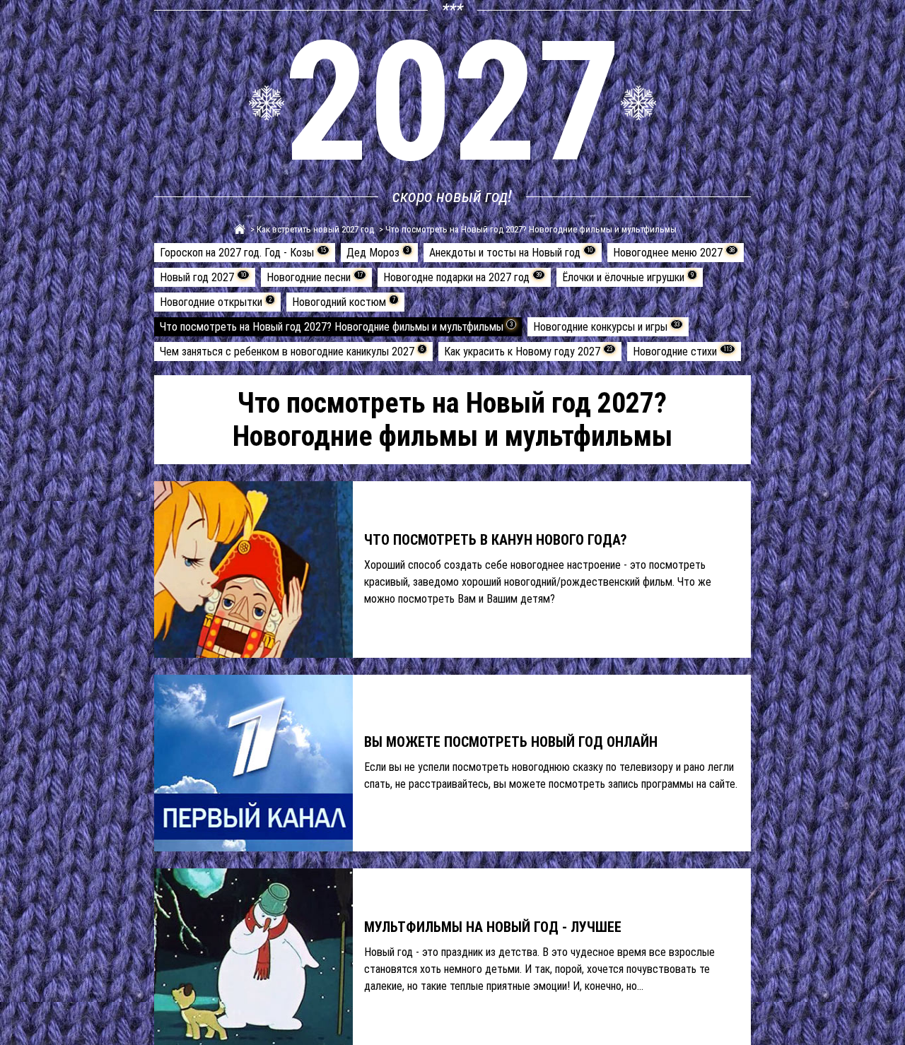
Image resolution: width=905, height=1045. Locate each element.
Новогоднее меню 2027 (674, 252)
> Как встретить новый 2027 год (311, 229)
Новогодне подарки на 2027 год (462, 277)
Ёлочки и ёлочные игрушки (628, 277)
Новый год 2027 (203, 277)
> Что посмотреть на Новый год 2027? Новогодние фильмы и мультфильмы (527, 229)
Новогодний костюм (343, 302)
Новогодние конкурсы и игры (606, 326)
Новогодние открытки (216, 302)
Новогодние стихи (682, 351)
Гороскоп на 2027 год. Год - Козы (243, 252)
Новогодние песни (315, 277)
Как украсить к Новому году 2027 (528, 351)
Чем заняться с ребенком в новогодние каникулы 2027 (292, 351)
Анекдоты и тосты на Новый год (510, 252)
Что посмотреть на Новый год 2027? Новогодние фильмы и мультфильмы (336, 326)
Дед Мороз (377, 252)
